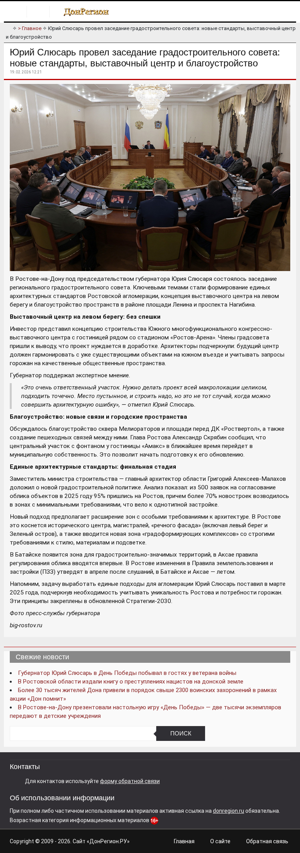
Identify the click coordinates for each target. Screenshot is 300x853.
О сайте (220, 841)
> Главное (29, 28)
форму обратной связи (130, 781)
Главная (184, 841)
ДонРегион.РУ (108, 841)
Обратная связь (267, 841)
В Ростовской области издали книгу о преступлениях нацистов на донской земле (130, 681)
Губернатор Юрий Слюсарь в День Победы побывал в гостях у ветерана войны (127, 672)
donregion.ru (228, 811)
